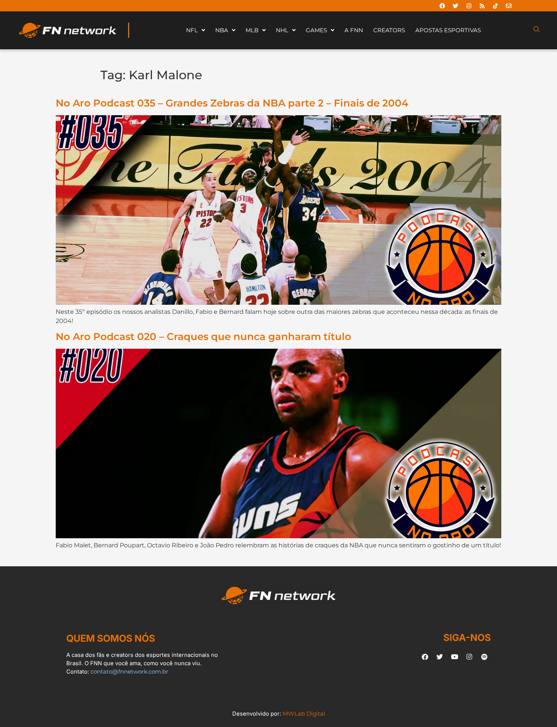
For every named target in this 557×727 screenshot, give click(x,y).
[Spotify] (484, 656)
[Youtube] (454, 656)
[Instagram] (468, 5)
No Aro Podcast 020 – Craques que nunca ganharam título (203, 336)
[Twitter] (455, 5)
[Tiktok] (495, 5)
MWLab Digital (304, 713)
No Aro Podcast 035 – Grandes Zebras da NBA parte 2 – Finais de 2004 (232, 103)
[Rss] (482, 5)
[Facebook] (442, 5)
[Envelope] (508, 5)
